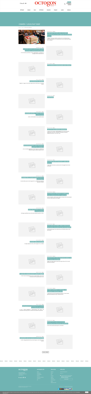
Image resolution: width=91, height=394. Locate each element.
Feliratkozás (66, 379)
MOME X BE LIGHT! (53, 382)
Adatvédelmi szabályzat (40, 377)
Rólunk (38, 371)
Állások (69, 4)
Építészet (22, 10)
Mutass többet (45, 352)
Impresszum (38, 378)
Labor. (62, 10)
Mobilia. (69, 10)
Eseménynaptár (53, 379)
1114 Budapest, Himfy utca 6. (22, 373)
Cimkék (22, 27)
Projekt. (55, 10)
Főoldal (19, 27)
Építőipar (41, 10)
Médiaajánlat (69, 3)
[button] (65, 4)
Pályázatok (52, 378)
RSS (37, 379)
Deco (35, 10)
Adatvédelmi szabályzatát (64, 377)
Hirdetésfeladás (39, 374)
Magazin (49, 10)
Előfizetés (38, 375)
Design (28, 10)
